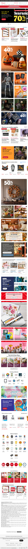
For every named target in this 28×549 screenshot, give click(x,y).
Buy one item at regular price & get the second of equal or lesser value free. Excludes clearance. (14, 519)
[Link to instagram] (21, 548)
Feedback (19, 531)
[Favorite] (8, 262)
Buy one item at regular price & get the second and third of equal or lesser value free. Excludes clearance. (13, 521)
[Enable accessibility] (26, 547)
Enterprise (10, 0)
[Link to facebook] (19, 548)
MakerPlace (6, 0)
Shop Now (4, 288)
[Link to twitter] (24, 548)
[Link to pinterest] (23, 548)
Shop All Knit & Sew (14, 368)
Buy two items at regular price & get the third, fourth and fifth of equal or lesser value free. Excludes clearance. (13, 526)
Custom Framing (3, 0)
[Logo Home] (3, 3)
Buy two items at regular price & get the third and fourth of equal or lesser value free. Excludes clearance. (13, 524)
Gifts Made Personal (13, 271)
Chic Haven (4, 271)
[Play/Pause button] (8, 24)
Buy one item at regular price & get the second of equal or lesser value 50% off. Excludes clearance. (13, 517)
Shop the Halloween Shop (7, 252)
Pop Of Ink (19, 271)
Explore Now (14, 238)
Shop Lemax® (5, 157)
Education (13, 0)
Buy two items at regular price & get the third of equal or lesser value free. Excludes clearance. (13, 523)
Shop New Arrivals (14, 297)
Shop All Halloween (5, 20)
